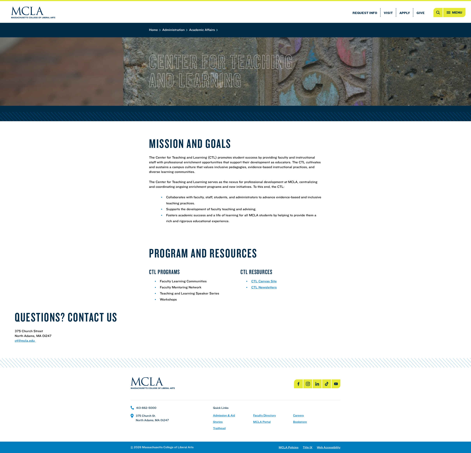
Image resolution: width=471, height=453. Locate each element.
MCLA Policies (288, 447)
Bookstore (300, 422)
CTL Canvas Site (264, 281)
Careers (298, 415)
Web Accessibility (328, 447)
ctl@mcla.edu (25, 340)
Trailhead (219, 428)
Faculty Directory (264, 415)
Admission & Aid (224, 415)
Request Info (365, 13)
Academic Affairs (202, 30)
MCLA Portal (262, 422)
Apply (404, 13)
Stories (218, 422)
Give (421, 13)
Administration (174, 30)
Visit (388, 13)
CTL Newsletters (264, 287)
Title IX (307, 447)
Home (154, 30)
